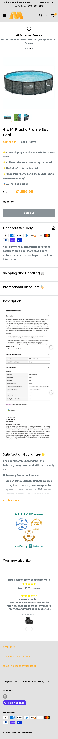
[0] (52, 15)
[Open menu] (4, 15)
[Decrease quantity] (19, 202)
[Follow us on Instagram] (5, 696)
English (8, 681)
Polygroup (9, 142)
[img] (29, 584)
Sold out (29, 213)
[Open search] (40, 15)
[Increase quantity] (35, 202)
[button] (27, 629)
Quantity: (8, 201)
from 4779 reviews (29, 588)
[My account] (46, 15)
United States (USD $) (33, 681)
